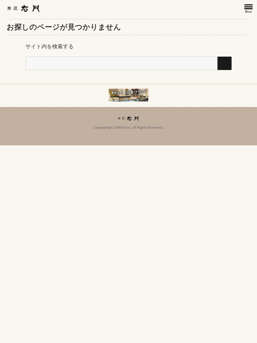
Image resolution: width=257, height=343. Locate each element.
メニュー (249, 8)
